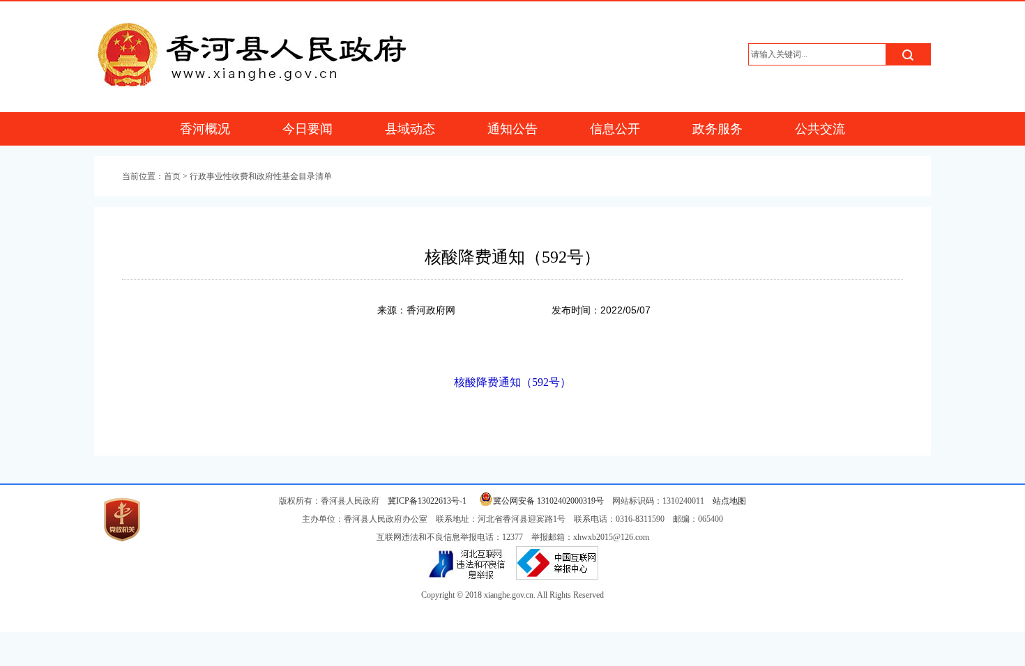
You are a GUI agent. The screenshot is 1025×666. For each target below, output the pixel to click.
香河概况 (205, 129)
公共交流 (820, 129)
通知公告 (512, 129)
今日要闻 (307, 129)
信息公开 (615, 129)
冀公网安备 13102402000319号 (548, 501)
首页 (172, 176)
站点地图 (729, 501)
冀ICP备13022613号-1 (427, 501)
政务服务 (717, 129)
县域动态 (410, 129)
